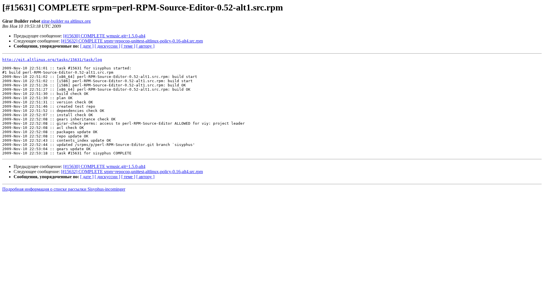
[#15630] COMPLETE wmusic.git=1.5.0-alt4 (104, 35)
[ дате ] (87, 46)
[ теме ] (128, 46)
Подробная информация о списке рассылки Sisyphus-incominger (63, 189)
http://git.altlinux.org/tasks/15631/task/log (52, 60)
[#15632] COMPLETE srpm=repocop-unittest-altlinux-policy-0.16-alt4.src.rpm (132, 41)
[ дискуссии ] (107, 46)
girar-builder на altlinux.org (66, 21)
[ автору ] (145, 46)
